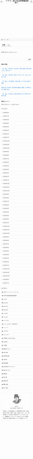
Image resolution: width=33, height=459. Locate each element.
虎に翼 (5, 377)
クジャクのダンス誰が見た (10, 324)
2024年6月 (6, 205)
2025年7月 (6, 158)
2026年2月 (6, 134)
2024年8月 (6, 197)
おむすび (5, 306)
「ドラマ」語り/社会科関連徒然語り (16, 1)
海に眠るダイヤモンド (9, 366)
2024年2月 (6, 219)
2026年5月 (6, 123)
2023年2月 (6, 261)
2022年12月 (6, 268)
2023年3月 (6, 258)
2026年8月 (6, 112)
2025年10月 (6, 148)
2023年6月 (6, 247)
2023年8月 (6, 240)
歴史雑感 (5, 363)
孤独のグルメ (6, 349)
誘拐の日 (5, 380)
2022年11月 (6, 272)
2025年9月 (6, 151)
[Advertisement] (16, 20)
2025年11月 (6, 144)
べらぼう (5, 313)
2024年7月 (6, 201)
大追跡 (5, 345)
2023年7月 (6, 244)
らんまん (5, 317)
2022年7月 (6, 283)
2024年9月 (6, 194)
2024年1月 (6, 222)
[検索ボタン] (31, 1)
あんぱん (5, 302)
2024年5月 (6, 208)
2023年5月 (6, 251)
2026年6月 (6, 119)
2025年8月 (6, 155)
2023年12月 (6, 226)
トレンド (5, 327)
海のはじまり (6, 370)
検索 (29, 59)
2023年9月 (6, 237)
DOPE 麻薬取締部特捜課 (9, 295)
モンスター (6, 334)
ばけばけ (5, 309)
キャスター (6, 320)
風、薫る (5, 388)
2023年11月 (6, 229)
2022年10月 (6, 276)
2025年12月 (6, 141)
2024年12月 (6, 183)
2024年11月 (6, 187)
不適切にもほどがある (9, 338)
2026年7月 (6, 116)
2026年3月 (6, 130)
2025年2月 (6, 176)
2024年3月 (6, 215)
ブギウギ (5, 331)
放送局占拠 (6, 356)
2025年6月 (6, 162)
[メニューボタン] (1, 1)
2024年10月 (6, 190)
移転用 (5, 373)
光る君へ (5, 341)
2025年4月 (6, 169)
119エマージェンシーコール (10, 292)
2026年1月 (6, 137)
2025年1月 (6, 180)
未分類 (5, 359)
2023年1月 (6, 265)
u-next (5, 299)
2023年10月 (6, 233)
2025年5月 (6, 166)
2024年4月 (6, 212)
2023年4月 (6, 254)
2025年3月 (6, 173)
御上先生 (5, 352)
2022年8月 (6, 279)
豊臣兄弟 (5, 384)
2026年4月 (6, 126)
